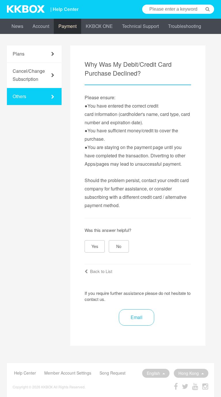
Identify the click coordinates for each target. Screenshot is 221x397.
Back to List (101, 271)
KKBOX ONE (99, 26)
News (17, 26)
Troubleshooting (184, 26)
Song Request (112, 373)
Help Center (25, 373)
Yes (95, 246)
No (118, 246)
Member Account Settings (67, 373)
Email (136, 317)
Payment (67, 26)
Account (41, 26)
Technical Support (140, 26)
